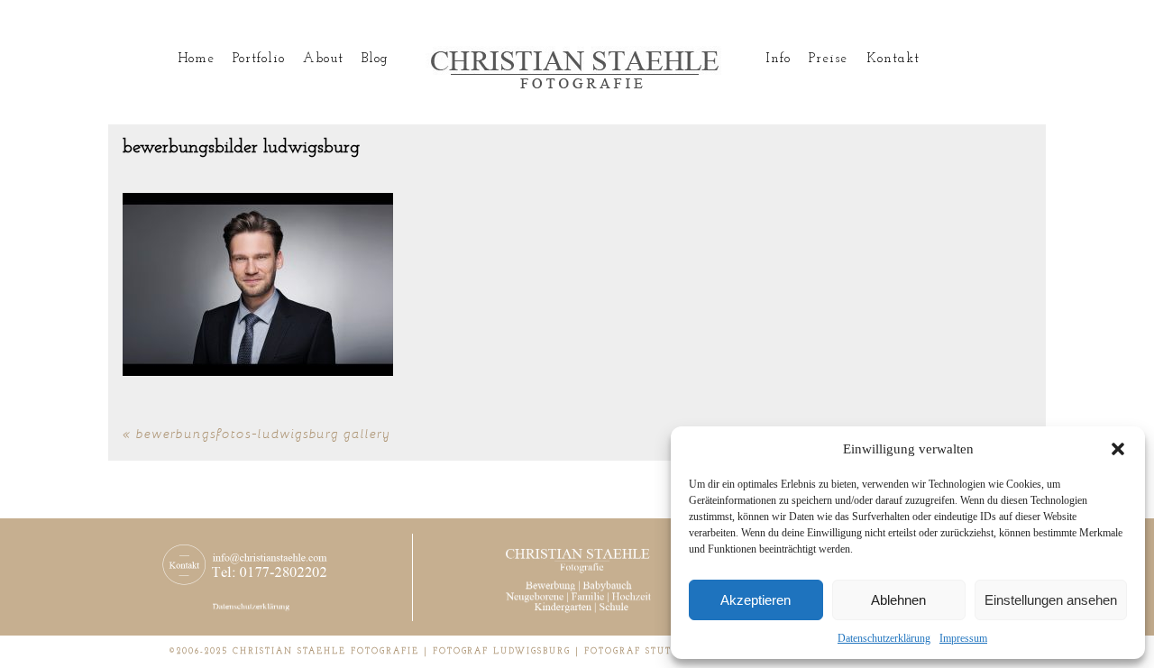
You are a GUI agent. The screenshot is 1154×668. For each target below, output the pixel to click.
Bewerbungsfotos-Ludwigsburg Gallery (263, 433)
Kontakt (893, 59)
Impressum (963, 638)
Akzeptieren (755, 600)
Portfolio (259, 59)
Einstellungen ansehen (1051, 600)
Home (196, 59)
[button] (1118, 449)
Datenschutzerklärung (884, 638)
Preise (828, 59)
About (323, 59)
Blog (375, 59)
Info (778, 59)
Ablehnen (898, 600)
